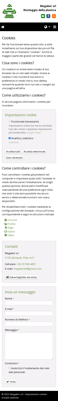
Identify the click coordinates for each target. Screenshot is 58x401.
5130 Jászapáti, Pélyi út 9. (19, 257)
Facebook (14, 142)
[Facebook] (48, 16)
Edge (10, 227)
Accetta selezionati (34, 151)
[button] (54, 26)
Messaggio (12, 330)
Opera (11, 231)
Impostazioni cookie (36, 394)
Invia (12, 381)
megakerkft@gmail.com (27, 268)
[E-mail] (43, 16)
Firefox (11, 224)
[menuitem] (3, 26)
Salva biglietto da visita (23, 277)
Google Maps (34, 132)
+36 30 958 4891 (26, 264)
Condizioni (12, 363)
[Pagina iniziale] (9, 11)
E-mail (9, 309)
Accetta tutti (13, 151)
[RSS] (54, 16)
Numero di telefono (17, 319)
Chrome (12, 220)
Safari (10, 235)
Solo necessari (14, 157)
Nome (9, 298)
